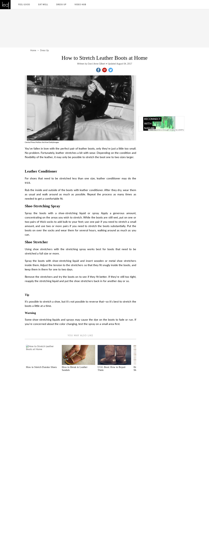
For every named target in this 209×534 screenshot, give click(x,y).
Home (33, 50)
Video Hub (80, 5)
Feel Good (24, 5)
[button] (98, 70)
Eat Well (43, 5)
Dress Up (61, 5)
